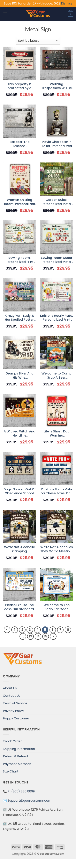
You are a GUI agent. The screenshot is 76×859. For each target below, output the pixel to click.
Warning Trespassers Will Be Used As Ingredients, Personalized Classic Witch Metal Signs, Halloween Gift (56, 86)
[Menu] (5, 14)
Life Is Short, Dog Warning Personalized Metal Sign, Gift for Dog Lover (57, 434)
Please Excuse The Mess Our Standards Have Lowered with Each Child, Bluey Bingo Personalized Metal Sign (20, 607)
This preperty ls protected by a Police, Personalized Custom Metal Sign (19, 86)
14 (38, 636)
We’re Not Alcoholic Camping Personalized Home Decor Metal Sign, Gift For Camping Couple (19, 549)
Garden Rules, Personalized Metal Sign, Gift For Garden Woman (56, 202)
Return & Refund (15, 756)
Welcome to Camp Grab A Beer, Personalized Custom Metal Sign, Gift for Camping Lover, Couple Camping (56, 376)
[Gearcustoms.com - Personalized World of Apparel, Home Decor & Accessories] (38, 14)
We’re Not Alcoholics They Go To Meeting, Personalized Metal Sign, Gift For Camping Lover (56, 549)
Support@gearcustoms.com (29, 800)
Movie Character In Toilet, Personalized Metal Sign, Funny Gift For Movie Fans (56, 144)
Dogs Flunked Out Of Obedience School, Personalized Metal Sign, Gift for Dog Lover (20, 491)
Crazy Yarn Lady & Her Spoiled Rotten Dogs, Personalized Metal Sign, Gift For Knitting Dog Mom (19, 318)
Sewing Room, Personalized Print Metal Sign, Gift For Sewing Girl (19, 260)
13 (30, 636)
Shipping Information (19, 749)
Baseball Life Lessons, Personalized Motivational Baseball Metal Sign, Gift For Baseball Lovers (19, 144)
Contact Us (11, 695)
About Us (10, 688)
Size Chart (11, 771)
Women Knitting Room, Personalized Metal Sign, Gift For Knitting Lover (19, 202)
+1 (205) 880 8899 (21, 791)
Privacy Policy (13, 711)
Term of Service (15, 703)
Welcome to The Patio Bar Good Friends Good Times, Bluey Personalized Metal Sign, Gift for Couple (57, 607)
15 (45, 636)
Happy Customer (16, 718)
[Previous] (7, 629)
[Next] (53, 636)
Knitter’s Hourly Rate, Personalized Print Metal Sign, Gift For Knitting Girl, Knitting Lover (56, 318)
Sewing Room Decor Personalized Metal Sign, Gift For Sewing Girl (56, 260)
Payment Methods (17, 764)
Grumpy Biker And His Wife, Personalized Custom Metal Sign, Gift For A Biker (19, 376)
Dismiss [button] (66, 3)
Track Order (12, 741)
